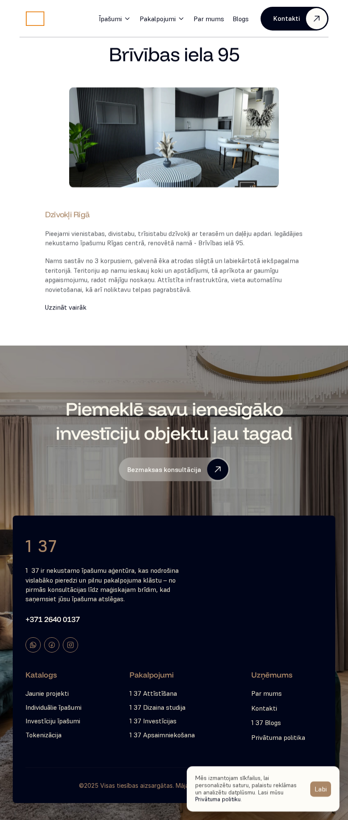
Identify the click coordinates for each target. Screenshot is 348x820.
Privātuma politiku (218, 799)
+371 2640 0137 (52, 619)
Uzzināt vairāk (66, 307)
